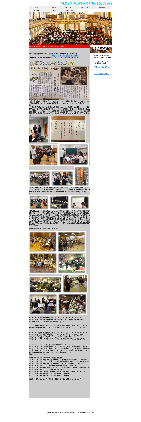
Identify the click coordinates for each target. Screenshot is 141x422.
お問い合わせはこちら (101, 67)
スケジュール (85, 7)
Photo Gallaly (69, 10)
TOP (36, 7)
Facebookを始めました (101, 74)
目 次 (66, 7)
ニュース (53, 7)
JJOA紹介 (36, 10)
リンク (53, 10)
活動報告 (101, 7)
